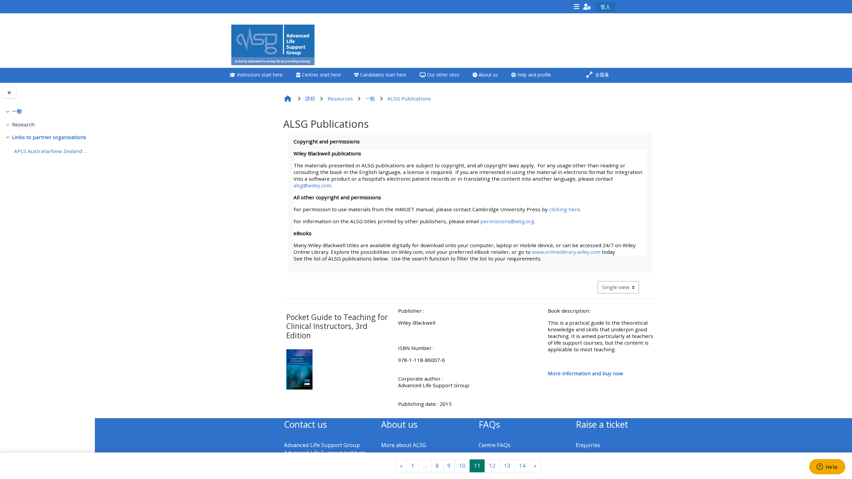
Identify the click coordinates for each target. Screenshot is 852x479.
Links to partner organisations (49, 137)
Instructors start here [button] (259, 75)
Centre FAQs (495, 445)
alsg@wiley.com (312, 185)
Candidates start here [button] (382, 75)
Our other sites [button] (442, 75)
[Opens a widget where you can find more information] (827, 467)
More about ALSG (403, 445)
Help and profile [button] (533, 75)
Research (23, 124)
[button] (587, 6)
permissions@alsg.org (507, 221)
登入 (605, 6)
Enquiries (588, 445)
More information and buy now (585, 373)
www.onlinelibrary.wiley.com (566, 251)
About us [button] (487, 75)
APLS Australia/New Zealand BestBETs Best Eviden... (52, 151)
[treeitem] (47, 111)
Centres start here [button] (321, 75)
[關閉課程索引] (9, 92)
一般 (17, 111)
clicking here (564, 209)
